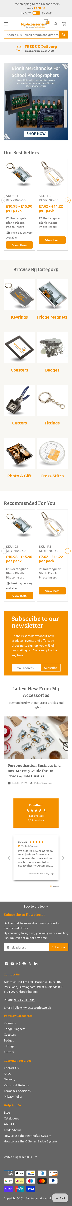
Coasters (19, 369)
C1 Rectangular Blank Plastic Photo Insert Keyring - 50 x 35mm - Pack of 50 (19, 222)
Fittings (52, 422)
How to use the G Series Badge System (30, 1141)
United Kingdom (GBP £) (19, 1156)
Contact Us (11, 1068)
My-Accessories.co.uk (38, 1198)
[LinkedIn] (35, 963)
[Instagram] (18, 963)
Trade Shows (12, 1130)
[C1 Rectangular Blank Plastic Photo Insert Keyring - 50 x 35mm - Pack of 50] (19, 174)
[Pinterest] (24, 963)
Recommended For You (29, 503)
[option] (36, 101)
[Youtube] (12, 963)
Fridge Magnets (52, 317)
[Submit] (63, 34)
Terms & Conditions (17, 1091)
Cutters (19, 422)
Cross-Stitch (52, 475)
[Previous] (4, 200)
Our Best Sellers (21, 152)
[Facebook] (6, 963)
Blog (7, 1112)
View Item (19, 245)
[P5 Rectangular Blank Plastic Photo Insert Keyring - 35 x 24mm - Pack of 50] (52, 174)
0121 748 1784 (24, 999)
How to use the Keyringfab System (27, 1135)
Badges (52, 369)
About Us (10, 1124)
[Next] (68, 200)
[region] (36, 857)
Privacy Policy (13, 1096)
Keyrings (19, 317)
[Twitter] (30, 963)
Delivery (9, 1079)
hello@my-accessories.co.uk (32, 1007)
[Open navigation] (6, 23)
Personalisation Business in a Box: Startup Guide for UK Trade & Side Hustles (34, 771)
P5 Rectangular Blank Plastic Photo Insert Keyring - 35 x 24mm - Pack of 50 (52, 222)
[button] (9, 857)
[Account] (55, 23)
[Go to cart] (64, 23)
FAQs (7, 1073)
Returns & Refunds (17, 1085)
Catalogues (11, 1118)
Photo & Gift (19, 475)
